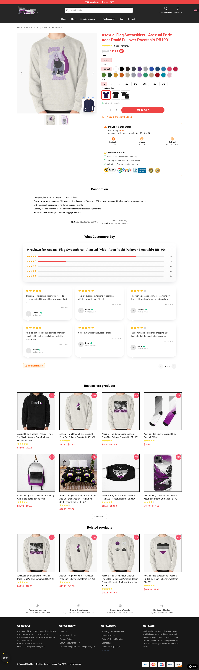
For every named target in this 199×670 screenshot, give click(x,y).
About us (64, 631)
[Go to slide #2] (64, 120)
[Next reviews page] (174, 366)
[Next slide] (93, 73)
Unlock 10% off (5, 658)
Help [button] (194, 667)
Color (104, 64)
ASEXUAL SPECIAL (118, 220)
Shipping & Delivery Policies (113, 631)
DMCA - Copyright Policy (70, 643)
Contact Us (106, 643)
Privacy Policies (66, 639)
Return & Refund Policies (112, 639)
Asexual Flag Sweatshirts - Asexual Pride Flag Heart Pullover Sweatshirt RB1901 (161, 579)
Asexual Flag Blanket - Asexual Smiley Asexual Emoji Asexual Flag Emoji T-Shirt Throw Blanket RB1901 (77, 498)
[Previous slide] (21, 73)
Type (104, 56)
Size (103, 79)
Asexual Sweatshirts (52, 27)
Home (20, 27)
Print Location (108, 88)
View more (99, 516)
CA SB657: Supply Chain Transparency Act (77, 647)
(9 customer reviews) (122, 46)
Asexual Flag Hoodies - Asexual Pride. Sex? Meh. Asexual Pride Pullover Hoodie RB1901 (35, 437)
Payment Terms (108, 635)
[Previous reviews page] (160, 366)
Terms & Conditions (68, 635)
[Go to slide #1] (50, 120)
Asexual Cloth (32, 27)
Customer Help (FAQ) (111, 647)
